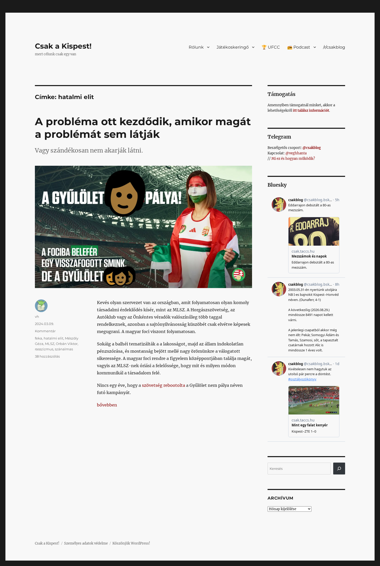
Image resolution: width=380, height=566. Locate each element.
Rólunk (196, 47)
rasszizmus (44, 349)
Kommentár (45, 331)
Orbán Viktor (67, 344)
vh (37, 316)
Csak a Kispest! (63, 46)
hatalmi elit (53, 338)
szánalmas (64, 349)
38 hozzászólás (47, 356)
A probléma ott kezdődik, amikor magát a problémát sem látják (143, 127)
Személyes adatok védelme (86, 543)
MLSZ (49, 344)
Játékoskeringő (233, 47)
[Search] (339, 468)
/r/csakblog (334, 47)
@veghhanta (296, 153)
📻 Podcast (298, 47)
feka (38, 338)
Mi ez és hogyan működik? (293, 158)
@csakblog (311, 148)
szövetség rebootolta (163, 385)
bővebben (107, 404)
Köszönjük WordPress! (131, 543)
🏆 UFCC (271, 47)
